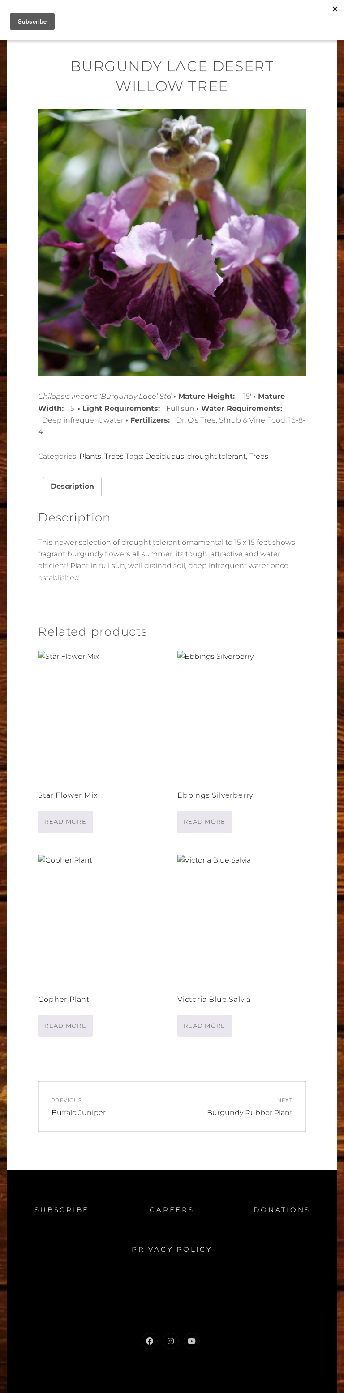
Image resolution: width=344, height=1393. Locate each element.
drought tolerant (216, 456)
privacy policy (172, 1249)
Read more (65, 821)
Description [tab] (72, 486)
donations (282, 1209)
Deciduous (164, 456)
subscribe (61, 1209)
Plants (90, 456)
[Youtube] (192, 1341)
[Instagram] (171, 1341)
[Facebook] (150, 1341)
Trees (114, 456)
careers (172, 1209)
